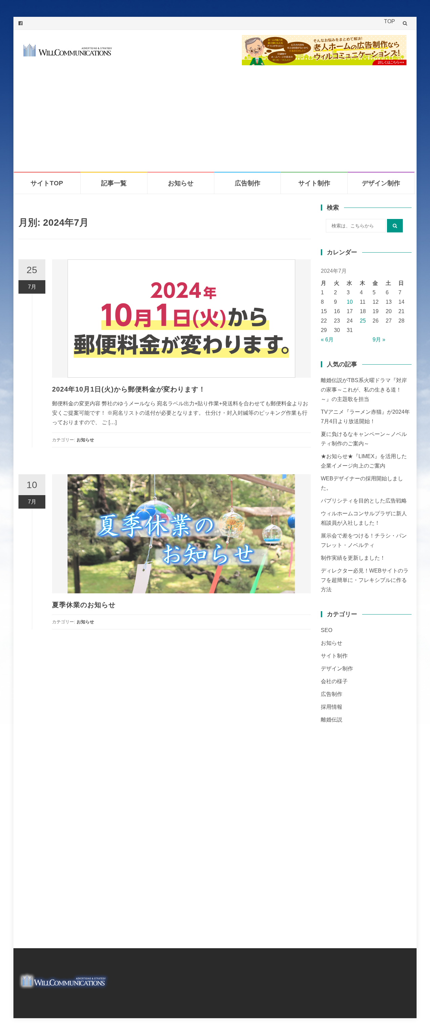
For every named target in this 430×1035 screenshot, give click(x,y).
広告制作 (247, 183)
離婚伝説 (331, 720)
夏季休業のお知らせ (84, 604)
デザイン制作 (381, 183)
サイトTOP (47, 183)
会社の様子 (334, 681)
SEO (326, 630)
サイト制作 (314, 183)
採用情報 (331, 707)
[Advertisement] (215, 121)
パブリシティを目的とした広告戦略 (364, 501)
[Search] (395, 225)
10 (350, 302)
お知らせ (181, 183)
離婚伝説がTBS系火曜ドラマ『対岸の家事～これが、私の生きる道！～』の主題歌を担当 (364, 389)
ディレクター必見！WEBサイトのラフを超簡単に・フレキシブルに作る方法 (364, 580)
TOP (389, 21)
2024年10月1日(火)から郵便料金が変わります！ (129, 389)
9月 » (379, 339)
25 (363, 321)
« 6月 (327, 339)
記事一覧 (114, 183)
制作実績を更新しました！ (353, 558)
